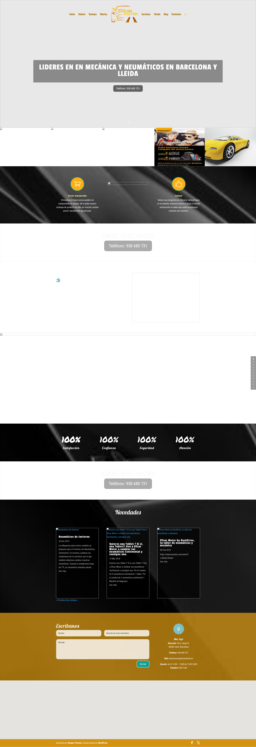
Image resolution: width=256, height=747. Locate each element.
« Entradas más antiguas (66, 600)
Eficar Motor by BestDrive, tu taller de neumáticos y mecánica (177, 543)
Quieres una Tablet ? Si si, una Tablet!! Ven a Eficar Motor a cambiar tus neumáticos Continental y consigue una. (126, 549)
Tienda (157, 14)
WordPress (102, 743)
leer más (62, 571)
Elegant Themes (75, 743)
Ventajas (93, 14)
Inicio (72, 14)
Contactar (176, 14)
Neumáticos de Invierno (74, 536)
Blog (166, 14)
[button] (132, 707)
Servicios (145, 14)
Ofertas (103, 14)
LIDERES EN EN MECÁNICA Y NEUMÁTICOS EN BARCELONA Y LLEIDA (128, 70)
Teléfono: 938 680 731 (128, 88)
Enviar (143, 664)
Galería (81, 14)
